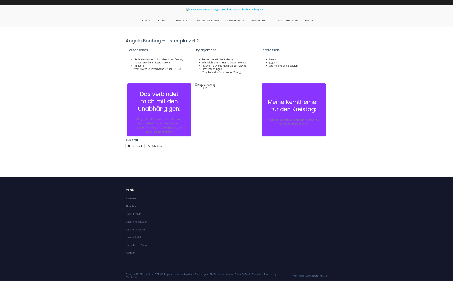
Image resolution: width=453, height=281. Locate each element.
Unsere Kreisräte (235, 20)
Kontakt (310, 20)
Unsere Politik (259, 20)
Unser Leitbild (182, 20)
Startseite (144, 20)
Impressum (298, 275)
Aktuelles (162, 20)
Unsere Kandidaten (208, 20)
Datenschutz (312, 275)
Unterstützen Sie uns (286, 20)
